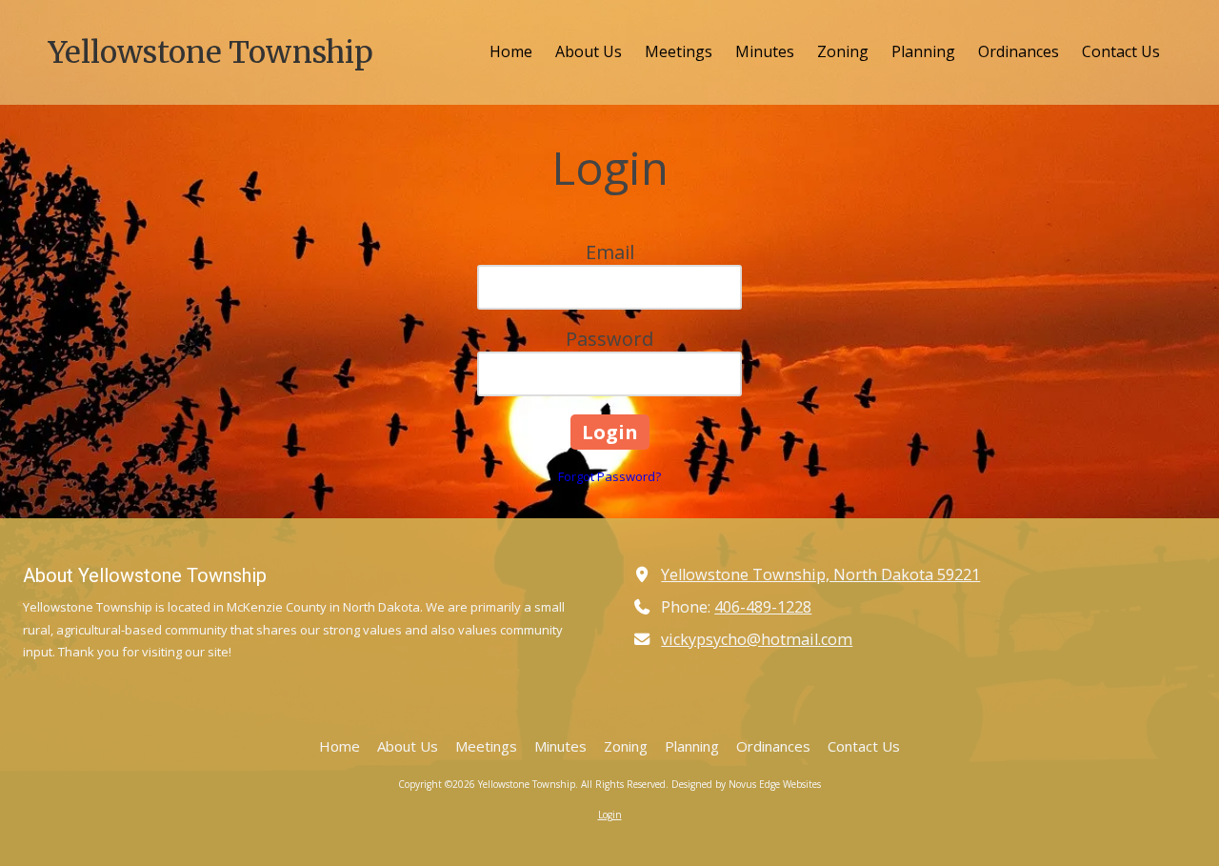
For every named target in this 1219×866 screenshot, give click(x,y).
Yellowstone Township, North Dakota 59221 (820, 574)
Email (610, 252)
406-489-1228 (762, 606)
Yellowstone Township (210, 52)
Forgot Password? (609, 476)
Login (610, 814)
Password (609, 339)
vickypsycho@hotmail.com (756, 639)
